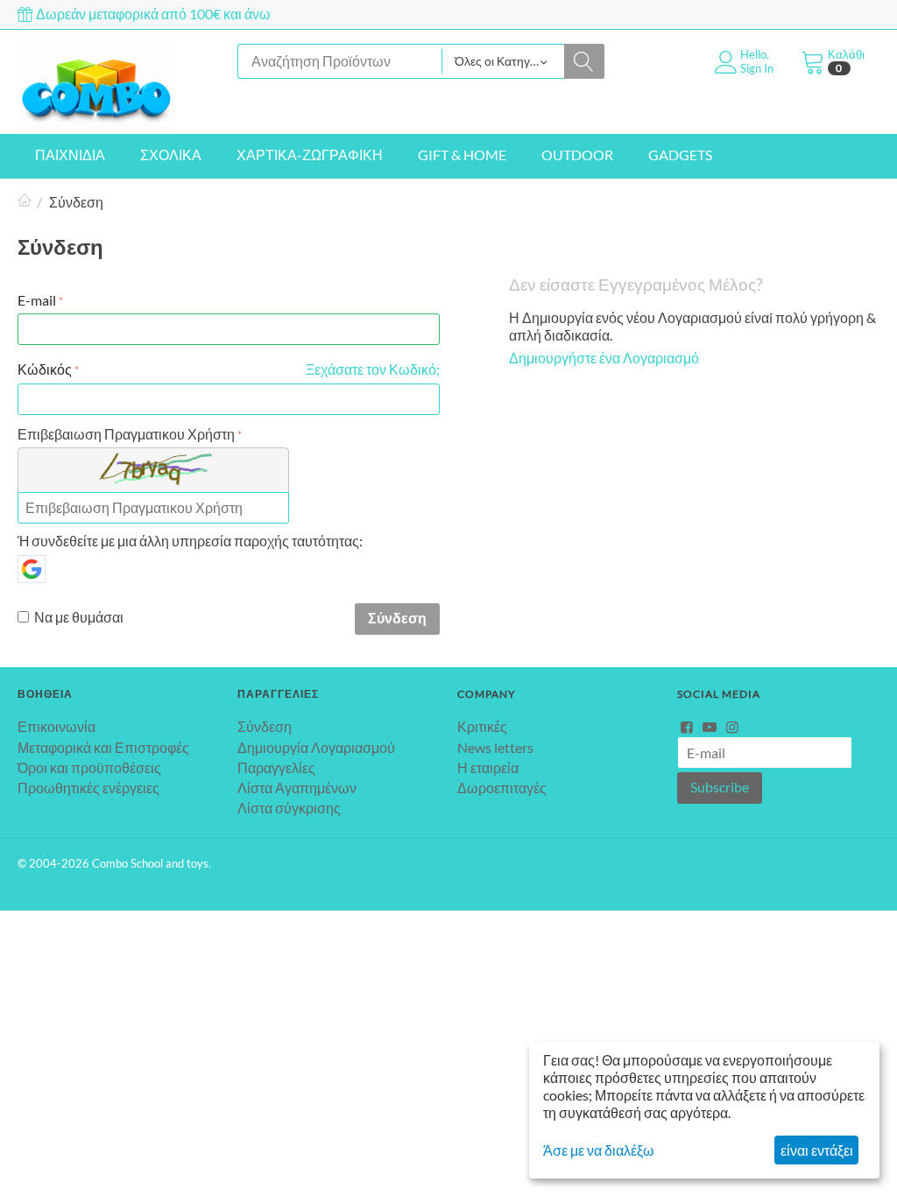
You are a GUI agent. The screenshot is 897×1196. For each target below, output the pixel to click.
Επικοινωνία (56, 726)
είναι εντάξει (816, 1150)
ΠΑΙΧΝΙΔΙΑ (70, 154)
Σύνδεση (397, 617)
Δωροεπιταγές (502, 787)
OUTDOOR (577, 154)
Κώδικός (45, 369)
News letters (495, 747)
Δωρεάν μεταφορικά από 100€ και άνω (152, 13)
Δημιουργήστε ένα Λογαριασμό (604, 357)
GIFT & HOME (462, 154)
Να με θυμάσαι (79, 617)
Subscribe (719, 786)
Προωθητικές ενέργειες (88, 787)
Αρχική (25, 202)
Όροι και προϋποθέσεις (89, 767)
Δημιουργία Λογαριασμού (316, 747)
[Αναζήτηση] (584, 61)
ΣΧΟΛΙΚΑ (170, 154)
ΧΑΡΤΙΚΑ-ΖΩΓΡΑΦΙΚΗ (310, 154)
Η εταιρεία (488, 767)
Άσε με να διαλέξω (598, 1150)
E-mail (37, 300)
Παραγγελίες (276, 767)
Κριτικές (482, 726)
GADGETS (680, 154)
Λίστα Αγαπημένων (297, 787)
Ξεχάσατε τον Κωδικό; (373, 369)
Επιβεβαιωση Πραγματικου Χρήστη (126, 434)
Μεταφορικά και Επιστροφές (103, 747)
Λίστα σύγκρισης (289, 807)
